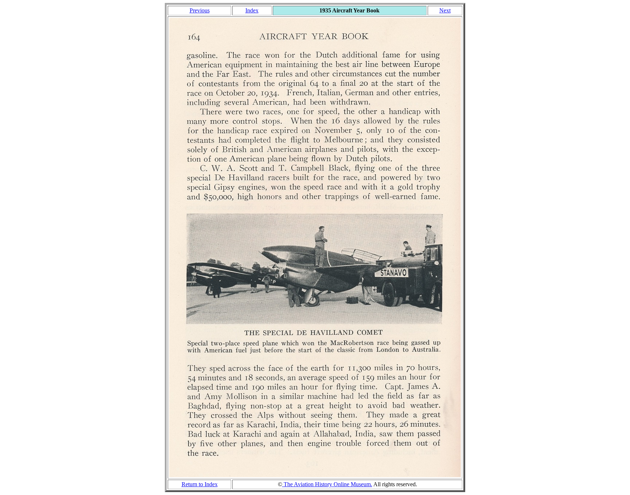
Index (251, 10)
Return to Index (200, 484)
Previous (200, 10)
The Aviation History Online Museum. (327, 484)
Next (445, 10)
